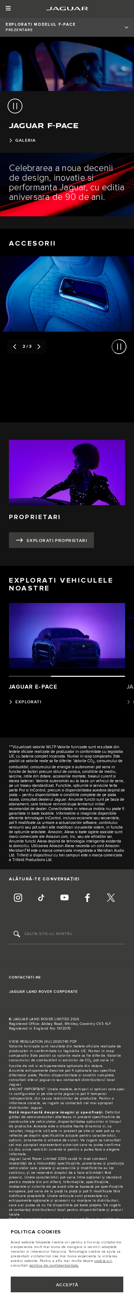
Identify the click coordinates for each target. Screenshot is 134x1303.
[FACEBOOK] (87, 898)
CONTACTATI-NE (25, 977)
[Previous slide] (15, 347)
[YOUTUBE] (64, 898)
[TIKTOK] (41, 898)
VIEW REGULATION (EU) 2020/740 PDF (43, 1042)
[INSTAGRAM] (18, 898)
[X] (111, 898)
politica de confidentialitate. (54, 1265)
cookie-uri (103, 1261)
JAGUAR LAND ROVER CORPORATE (43, 992)
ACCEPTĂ (67, 1285)
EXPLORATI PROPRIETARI (57, 540)
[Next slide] (39, 347)
